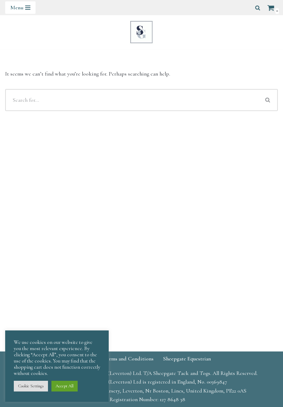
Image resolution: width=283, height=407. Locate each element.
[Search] (257, 7)
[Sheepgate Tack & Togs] (141, 32)
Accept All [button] (65, 386)
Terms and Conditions (129, 358)
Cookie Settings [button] (31, 386)
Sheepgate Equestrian (187, 358)
